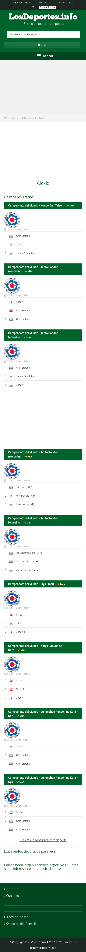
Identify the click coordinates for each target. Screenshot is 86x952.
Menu (47, 56)
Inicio (12, 118)
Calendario (42, 2)
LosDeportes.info (43, 17)
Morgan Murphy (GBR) (27, 561)
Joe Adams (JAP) (25, 504)
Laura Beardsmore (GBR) (29, 552)
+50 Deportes (26, 118)
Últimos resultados (63, 2)
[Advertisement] (43, 419)
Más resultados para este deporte (43, 840)
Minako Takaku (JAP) (27, 570)
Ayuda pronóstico (22, 2)
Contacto (12, 895)
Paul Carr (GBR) (24, 487)
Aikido (42, 118)
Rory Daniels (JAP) (25, 495)
